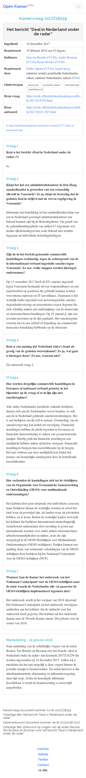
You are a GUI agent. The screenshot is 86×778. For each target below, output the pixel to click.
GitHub (43, 754)
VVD (51, 57)
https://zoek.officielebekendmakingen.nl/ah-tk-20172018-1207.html (53, 109)
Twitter (43, 759)
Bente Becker (45, 62)
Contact (43, 765)
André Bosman (67, 57)
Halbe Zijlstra (34, 68)
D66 (76, 78)
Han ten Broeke (36, 57)
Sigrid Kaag (62, 68)
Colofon (43, 749)
